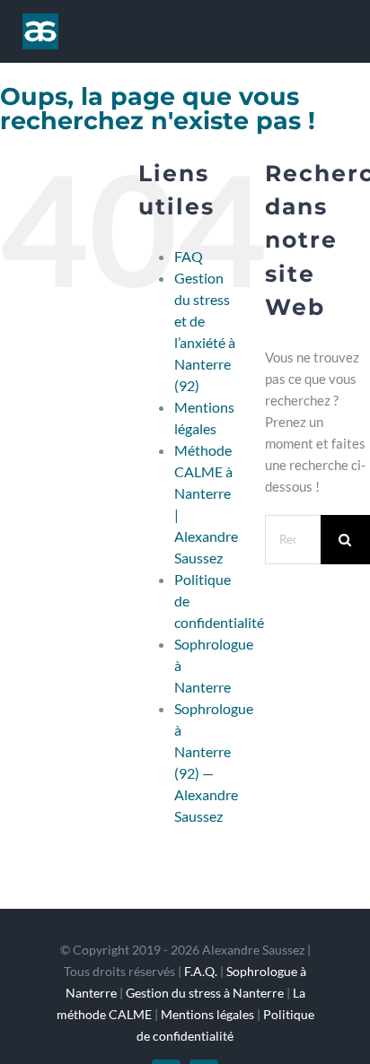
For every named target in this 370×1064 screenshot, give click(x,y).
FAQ (188, 256)
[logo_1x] (40, 20)
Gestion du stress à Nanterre (205, 992)
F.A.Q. (200, 971)
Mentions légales (207, 1014)
